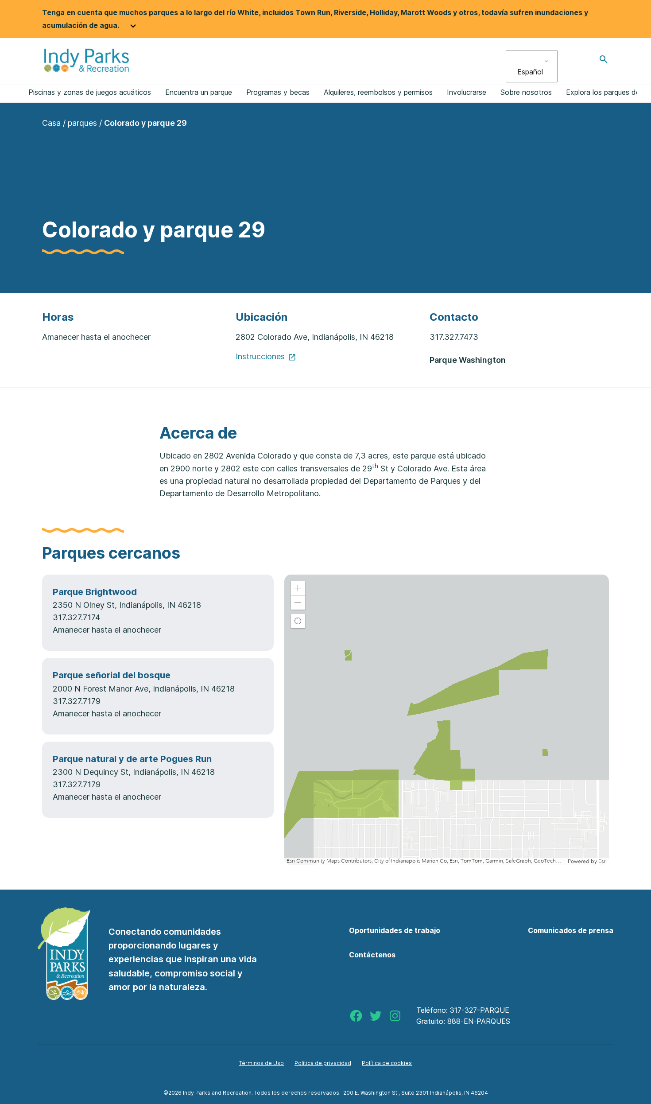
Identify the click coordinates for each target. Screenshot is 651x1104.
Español (530, 71)
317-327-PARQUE (479, 1010)
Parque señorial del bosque (111, 675)
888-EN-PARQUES (478, 1021)
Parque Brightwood (95, 592)
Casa (51, 123)
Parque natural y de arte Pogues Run (132, 759)
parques (82, 123)
